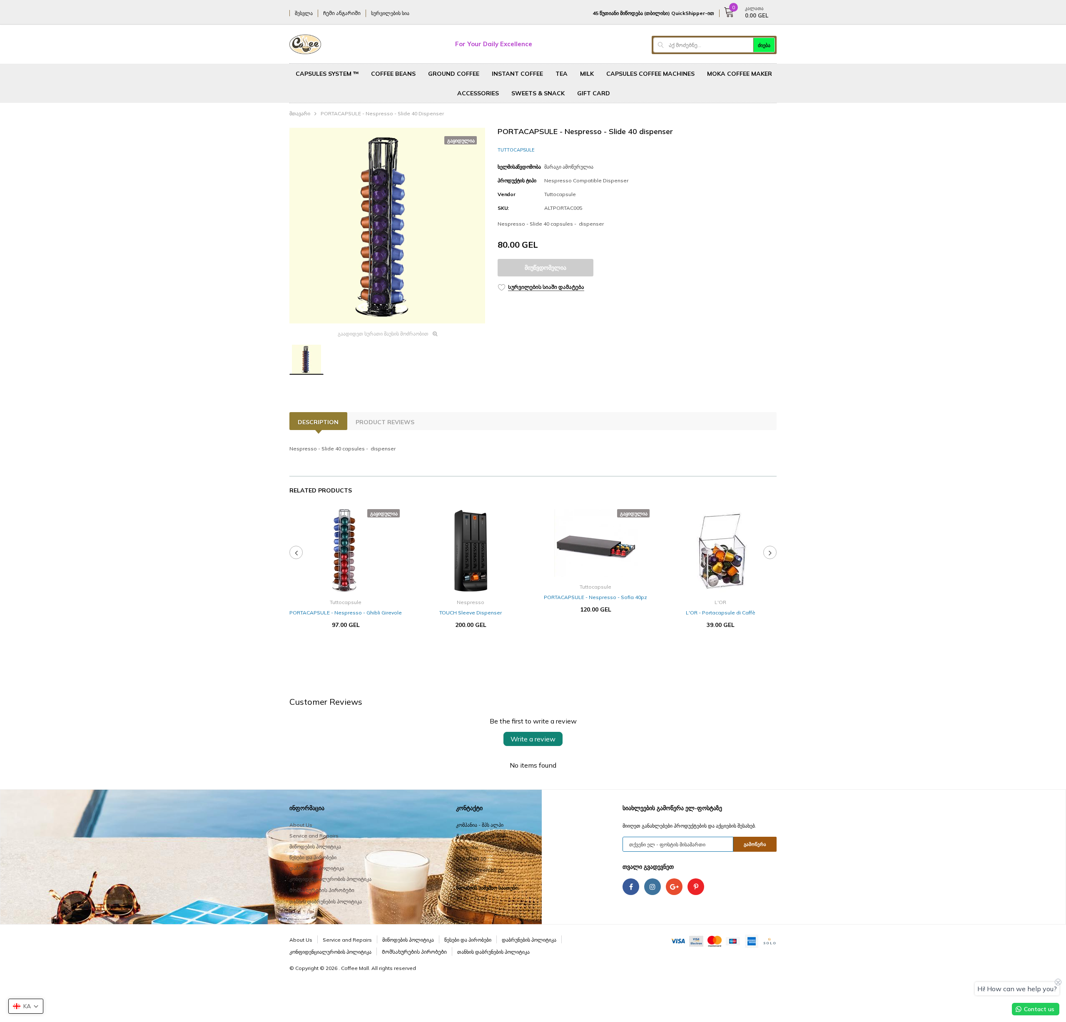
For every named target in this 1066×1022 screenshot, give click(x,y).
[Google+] (674, 886)
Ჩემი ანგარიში (342, 13)
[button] (26, 1006)
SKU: (503, 208)
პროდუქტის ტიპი (517, 180)
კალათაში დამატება (470, 650)
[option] (387, 225)
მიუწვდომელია (545, 267)
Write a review (533, 739)
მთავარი (299, 113)
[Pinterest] (695, 886)
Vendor (507, 194)
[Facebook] (631, 886)
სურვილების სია (390, 13)
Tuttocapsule (516, 150)
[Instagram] (652, 886)
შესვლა (304, 13)
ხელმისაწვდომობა (519, 167)
